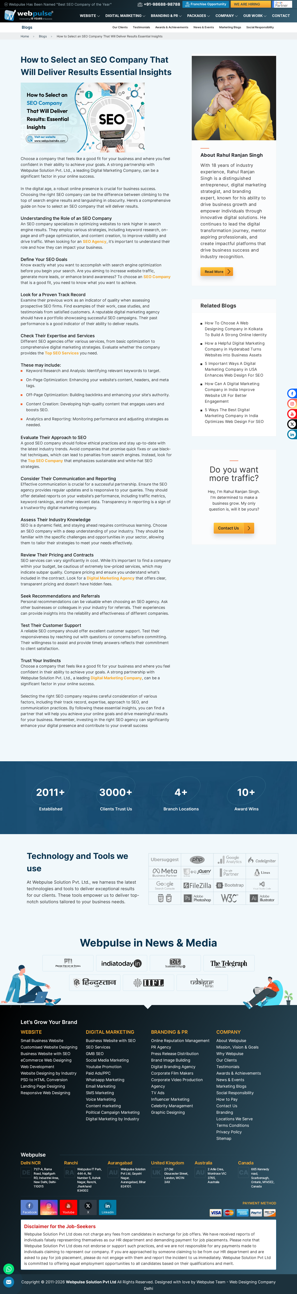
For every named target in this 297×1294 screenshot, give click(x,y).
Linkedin (108, 1212)
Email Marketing (100, 1086)
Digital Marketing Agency (111, 578)
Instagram (49, 1212)
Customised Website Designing (49, 1047)
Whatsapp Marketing (105, 1079)
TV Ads (157, 1092)
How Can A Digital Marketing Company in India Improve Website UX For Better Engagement (232, 392)
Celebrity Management (172, 1106)
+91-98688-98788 (161, 4)
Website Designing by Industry (49, 1073)
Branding (224, 1112)
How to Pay (227, 1099)
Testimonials (141, 27)
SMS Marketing (100, 1092)
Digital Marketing (123, 15)
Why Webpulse (229, 1053)
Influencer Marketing (170, 1099)
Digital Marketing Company (116, 678)
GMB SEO (95, 1053)
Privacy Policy (229, 1132)
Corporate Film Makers (172, 1073)
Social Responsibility (260, 27)
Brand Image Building (170, 1060)
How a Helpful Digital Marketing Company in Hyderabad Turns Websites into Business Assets (235, 349)
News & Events (204, 27)
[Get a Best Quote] (8, 1282)
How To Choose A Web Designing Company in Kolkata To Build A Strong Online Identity (236, 329)
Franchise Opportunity (208, 4)
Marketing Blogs (230, 27)
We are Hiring (247, 4)
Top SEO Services (62, 353)
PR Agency (161, 1047)
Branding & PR (164, 15)
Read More (214, 271)
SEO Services (98, 1047)
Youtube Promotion (104, 1066)
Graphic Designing (168, 1112)
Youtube (68, 1212)
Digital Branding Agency (173, 1066)
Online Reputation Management (180, 1040)
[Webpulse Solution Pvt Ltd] (28, 15)
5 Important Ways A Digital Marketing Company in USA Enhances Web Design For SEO (234, 369)
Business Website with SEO (45, 1053)
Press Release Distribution (175, 1053)
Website (88, 15)
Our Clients (120, 27)
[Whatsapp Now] (8, 1269)
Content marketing (103, 1106)
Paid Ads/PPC (98, 1073)
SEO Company (157, 276)
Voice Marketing (101, 1099)
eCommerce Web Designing (46, 1060)
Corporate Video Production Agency (177, 1083)
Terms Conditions (232, 1125)
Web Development (37, 1066)
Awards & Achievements (171, 27)
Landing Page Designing (43, 1086)
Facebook (30, 1212)
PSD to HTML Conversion (44, 1079)
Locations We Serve (234, 1119)
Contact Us (228, 528)
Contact (281, 15)
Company (224, 15)
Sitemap (223, 1138)
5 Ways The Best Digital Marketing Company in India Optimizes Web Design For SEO (234, 415)
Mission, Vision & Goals (237, 1047)
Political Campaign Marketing (113, 1112)
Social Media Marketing (107, 1060)
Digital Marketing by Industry (112, 1119)
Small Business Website (42, 1040)
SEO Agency (95, 241)
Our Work (253, 15)
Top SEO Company (45, 460)
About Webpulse (231, 1040)
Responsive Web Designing (45, 1092)
